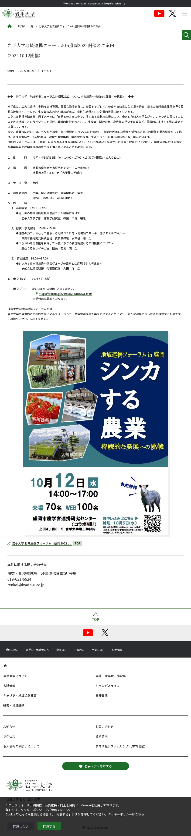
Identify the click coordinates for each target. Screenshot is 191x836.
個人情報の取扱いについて (21, 746)
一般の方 (79, 649)
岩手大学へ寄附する (98, 766)
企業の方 (61, 649)
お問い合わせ (105, 726)
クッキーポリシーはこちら (126, 814)
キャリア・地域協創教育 (20, 695)
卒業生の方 (98, 649)
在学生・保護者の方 (37, 649)
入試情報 (9, 685)
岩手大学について (15, 676)
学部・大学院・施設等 (111, 676)
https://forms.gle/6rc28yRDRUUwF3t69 (65, 293)
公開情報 (117, 649)
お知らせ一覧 (25, 26)
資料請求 (102, 736)
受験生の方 (12, 649)
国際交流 (102, 695)
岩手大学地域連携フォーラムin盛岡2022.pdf (42, 543)
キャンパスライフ (108, 685)
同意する (49, 826)
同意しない (20, 826)
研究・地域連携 (13, 705)
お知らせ (9, 726)
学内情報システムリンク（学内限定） (121, 746)
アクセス (9, 736)
